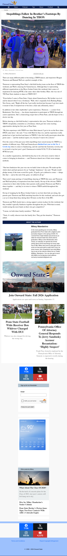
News (16, 7)
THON (6, 10)
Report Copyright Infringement (49, 541)
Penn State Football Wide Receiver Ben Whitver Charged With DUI (17, 327)
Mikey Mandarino (10, 73)
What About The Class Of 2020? (32, 487)
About (41, 7)
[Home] (10, 4)
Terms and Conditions (18, 541)
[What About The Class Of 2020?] (33, 485)
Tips (33, 7)
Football (50, 7)
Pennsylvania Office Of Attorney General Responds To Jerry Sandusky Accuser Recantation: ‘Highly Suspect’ (49, 337)
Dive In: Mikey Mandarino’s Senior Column (31, 503)
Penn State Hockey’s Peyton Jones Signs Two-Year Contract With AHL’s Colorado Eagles (33, 510)
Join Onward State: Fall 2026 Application (33, 295)
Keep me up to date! (27, 407)
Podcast (24, 7)
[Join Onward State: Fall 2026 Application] (33, 291)
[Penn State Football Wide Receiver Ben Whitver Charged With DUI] (17, 318)
